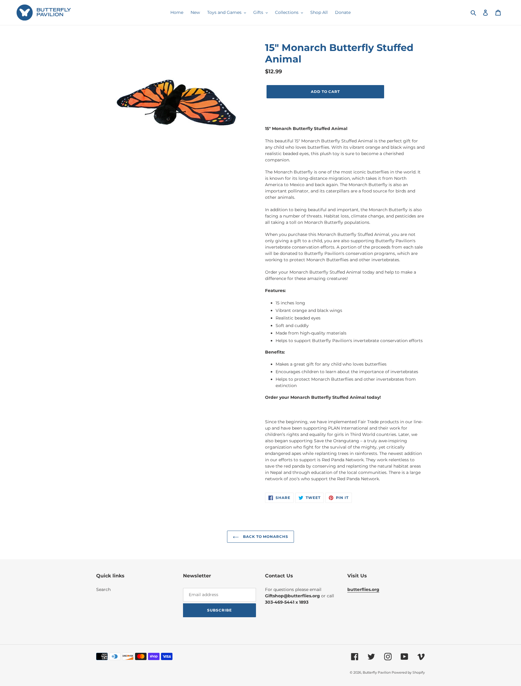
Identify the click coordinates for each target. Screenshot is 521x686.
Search (103, 589)
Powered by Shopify (408, 672)
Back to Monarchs (265, 536)
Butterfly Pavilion (377, 672)
